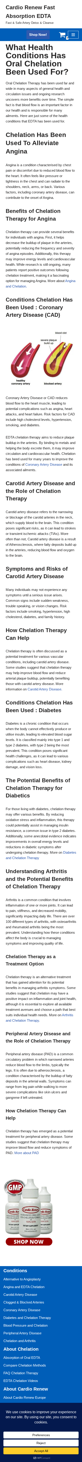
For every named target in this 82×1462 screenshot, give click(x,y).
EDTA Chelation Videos (20, 1381)
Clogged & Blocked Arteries (23, 1302)
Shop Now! (38, 35)
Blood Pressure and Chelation (25, 1325)
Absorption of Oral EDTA (21, 1358)
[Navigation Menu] (73, 35)
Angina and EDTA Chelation (23, 1287)
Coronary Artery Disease (43, 464)
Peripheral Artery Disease (22, 1333)
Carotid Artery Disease (20, 1294)
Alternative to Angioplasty (22, 1279)
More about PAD (26, 1153)
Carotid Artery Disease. (45, 689)
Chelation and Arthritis (19, 1341)
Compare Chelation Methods (24, 1365)
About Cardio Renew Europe (24, 1397)
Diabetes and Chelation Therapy (27, 1318)
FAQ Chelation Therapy (20, 1373)
